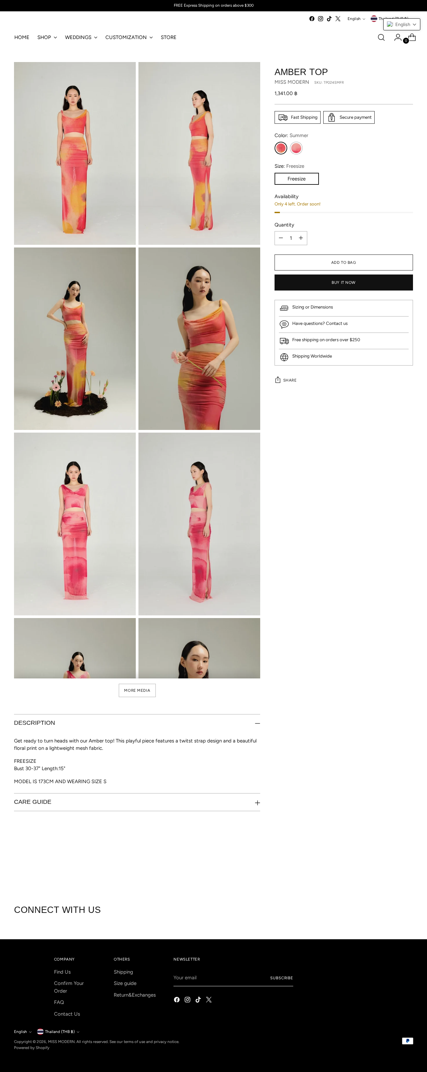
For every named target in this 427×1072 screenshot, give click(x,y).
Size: (289, 166)
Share (290, 380)
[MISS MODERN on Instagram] (321, 19)
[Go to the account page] (395, 37)
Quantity (284, 225)
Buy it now (344, 282)
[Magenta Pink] (296, 148)
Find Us (62, 972)
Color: (291, 135)
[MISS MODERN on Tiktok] (329, 19)
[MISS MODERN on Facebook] (312, 19)
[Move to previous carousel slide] (392, 869)
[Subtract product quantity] (281, 238)
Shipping (123, 972)
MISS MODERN (292, 82)
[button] (402, 24)
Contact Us (67, 1014)
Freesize (297, 179)
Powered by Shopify (31, 1047)
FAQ (59, 1002)
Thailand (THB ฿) (60, 1031)
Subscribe (281, 978)
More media (137, 690)
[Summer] (281, 148)
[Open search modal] (381, 37)
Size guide (125, 983)
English (354, 18)
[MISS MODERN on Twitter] (338, 19)
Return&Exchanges (135, 995)
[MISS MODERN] (34, 20)
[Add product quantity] (301, 238)
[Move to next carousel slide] (407, 869)
